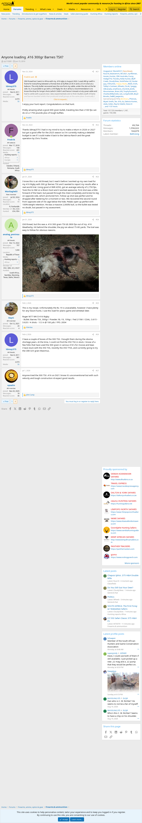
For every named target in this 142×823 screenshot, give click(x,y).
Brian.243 (119, 91)
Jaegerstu (119, 96)
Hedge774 (107, 78)
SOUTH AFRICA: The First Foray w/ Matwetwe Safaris (122, 607)
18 (18, 152)
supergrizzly (112, 653)
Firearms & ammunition (117, 626)
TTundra (116, 78)
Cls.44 (127, 86)
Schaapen (111, 638)
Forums (17, 9)
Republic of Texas (12, 254)
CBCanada (107, 89)
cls (123, 101)
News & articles (55, 14)
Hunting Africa (96, 14)
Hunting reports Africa (116, 614)
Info (99, 9)
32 (18, 101)
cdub (105, 104)
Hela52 (122, 104)
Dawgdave (111, 671)
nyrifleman (132, 73)
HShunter (111, 83)
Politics (110, 596)
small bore (117, 89)
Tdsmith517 (117, 71)
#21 (97, 71)
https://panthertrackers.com (122, 549)
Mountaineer (108, 91)
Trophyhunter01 (130, 91)
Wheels (121, 86)
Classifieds (111, 583)
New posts (5, 14)
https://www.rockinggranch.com (124, 557)
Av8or (110, 104)
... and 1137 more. (110, 106)
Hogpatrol (107, 71)
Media (72, 9)
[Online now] (11, 136)
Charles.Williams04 (110, 94)
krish (135, 83)
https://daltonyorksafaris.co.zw (123, 495)
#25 (97, 303)
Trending (29, 9)
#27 (97, 370)
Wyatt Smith (108, 101)
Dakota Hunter (131, 101)
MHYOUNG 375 (113, 698)
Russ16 (106, 73)
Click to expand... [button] (61, 99)
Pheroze (132, 99)
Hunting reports (111, 14)
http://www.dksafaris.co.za (122, 479)
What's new (45, 9)
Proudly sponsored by (115, 469)
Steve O (129, 104)
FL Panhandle (14, 206)
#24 (97, 219)
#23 (97, 177)
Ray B (116, 104)
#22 (97, 125)
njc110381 (8, 61)
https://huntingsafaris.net (121, 503)
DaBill (112, 96)
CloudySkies (114, 81)
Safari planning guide (79, 14)
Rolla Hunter (125, 78)
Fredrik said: (29, 77)
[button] (36, 9)
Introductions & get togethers (34, 14)
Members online (112, 66)
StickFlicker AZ (125, 81)
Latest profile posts (113, 633)
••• (138, 649)
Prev (6, 66)
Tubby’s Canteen (110, 86)
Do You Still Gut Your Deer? (120, 587)
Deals (60, 9)
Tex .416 (117, 101)
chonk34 (125, 89)
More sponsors (132, 563)
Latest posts (109, 570)
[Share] (93, 71)
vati (120, 94)
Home (6, 9)
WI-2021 (123, 73)
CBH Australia (121, 76)
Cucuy (130, 76)
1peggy (133, 86)
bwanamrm (115, 73)
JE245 (132, 89)
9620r (130, 83)
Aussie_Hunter (109, 76)
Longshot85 (128, 94)
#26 (97, 334)
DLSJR (125, 698)
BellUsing (134, 133)
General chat (112, 592)
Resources (86, 9)
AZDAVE (123, 653)
